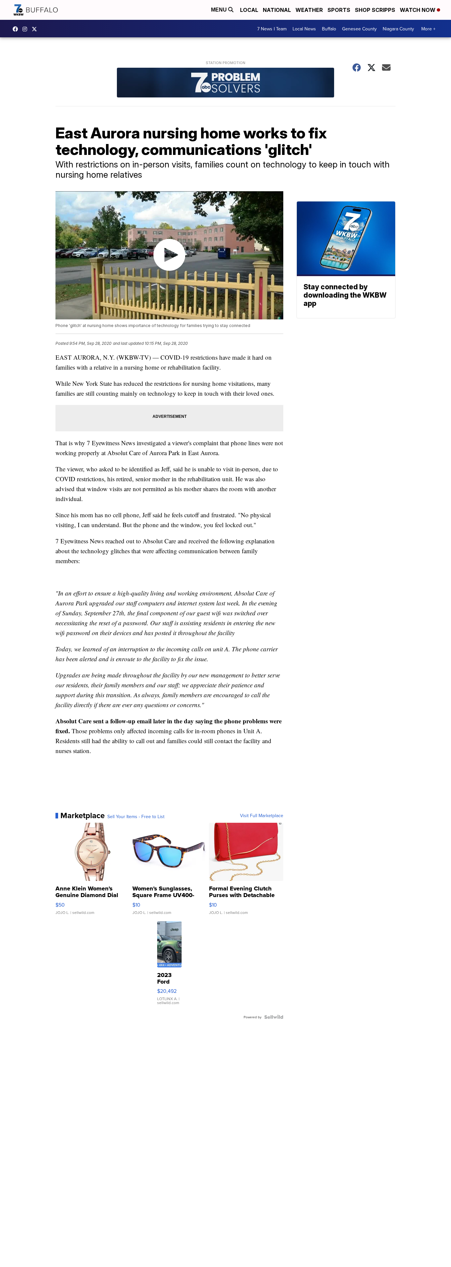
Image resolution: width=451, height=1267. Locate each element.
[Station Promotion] (225, 83)
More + (428, 28)
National (277, 10)
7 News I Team (272, 28)
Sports (339, 10)
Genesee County (359, 28)
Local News (304, 28)
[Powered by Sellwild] (273, 1017)
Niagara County (398, 28)
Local (249, 10)
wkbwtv (17, 29)
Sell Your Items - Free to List (135, 816)
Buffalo (329, 28)
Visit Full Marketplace (261, 815)
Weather (309, 10)
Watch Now (418, 10)
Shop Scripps (375, 10)
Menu (219, 10)
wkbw (26, 29)
